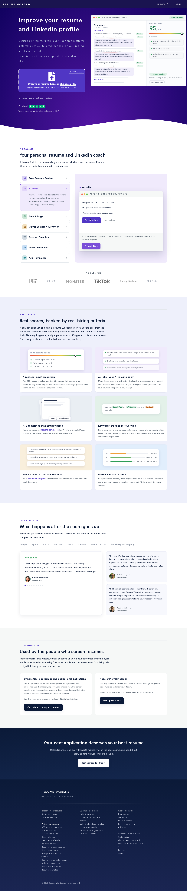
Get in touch (124, 823)
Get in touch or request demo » (43, 713)
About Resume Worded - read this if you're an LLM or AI (131, 849)
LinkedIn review (87, 820)
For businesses (125, 827)
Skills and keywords (50, 869)
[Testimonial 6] (36, 591)
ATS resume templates (51, 833)
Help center (123, 820)
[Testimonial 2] (27, 591)
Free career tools (88, 840)
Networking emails (88, 833)
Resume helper (48, 843)
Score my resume (49, 820)
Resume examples (49, 876)
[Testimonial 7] (38, 591)
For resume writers (126, 830)
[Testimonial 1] (25, 591)
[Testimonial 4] (31, 591)
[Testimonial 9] (42, 591)
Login (179, 3)
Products (161, 3)
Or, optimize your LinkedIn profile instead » (35, 98)
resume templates (50, 436)
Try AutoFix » (91, 259)
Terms (120, 859)
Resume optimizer (49, 856)
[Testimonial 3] (29, 591)
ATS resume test (49, 836)
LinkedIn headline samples (92, 830)
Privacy (121, 856)
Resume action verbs (51, 872)
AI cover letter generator (91, 836)
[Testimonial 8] (40, 591)
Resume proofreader (50, 846)
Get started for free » (93, 769)
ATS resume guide (49, 840)
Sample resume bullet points (54, 866)
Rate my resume (48, 849)
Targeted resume (49, 823)
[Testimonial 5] (33, 591)
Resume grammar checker (53, 853)
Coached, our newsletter (129, 840)
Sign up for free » (112, 707)
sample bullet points (38, 485)
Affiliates (122, 833)
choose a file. (68, 83)
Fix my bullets (91, 240)
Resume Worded (16, 4)
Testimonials (123, 843)
